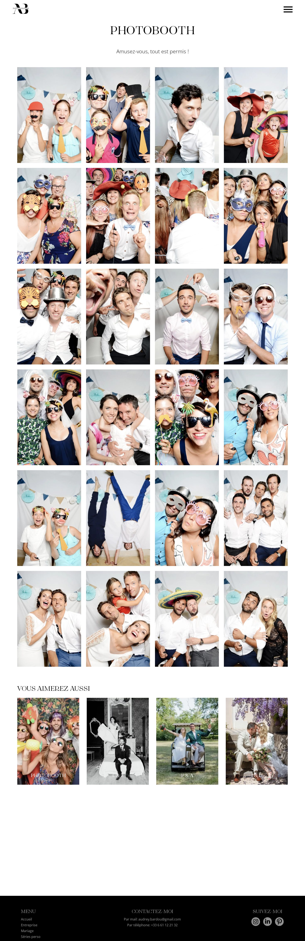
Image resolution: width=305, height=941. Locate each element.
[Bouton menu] (288, 9)
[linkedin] (267, 922)
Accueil (26, 919)
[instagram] (255, 922)
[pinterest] (279, 922)
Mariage (27, 931)
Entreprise (29, 925)
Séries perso (30, 936)
